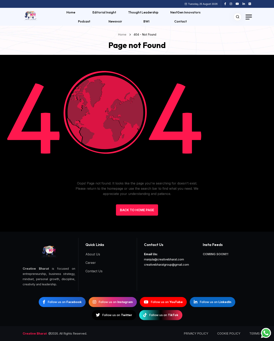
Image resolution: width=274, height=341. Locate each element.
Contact (180, 21)
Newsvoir (115, 21)
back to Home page (137, 210)
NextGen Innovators (185, 12)
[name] (226, 3)
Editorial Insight (104, 12)
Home (70, 12)
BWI (146, 21)
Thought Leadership (143, 12)
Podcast (84, 21)
